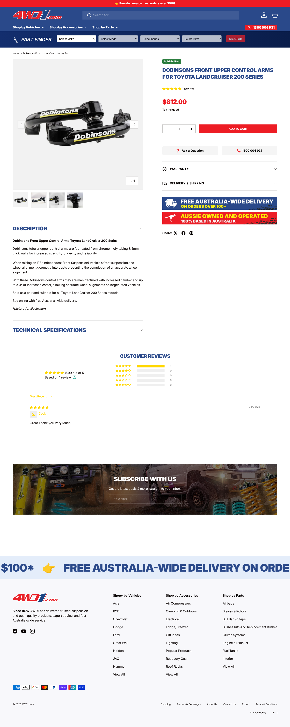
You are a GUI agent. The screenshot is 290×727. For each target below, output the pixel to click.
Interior (228, 659)
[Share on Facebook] (183, 233)
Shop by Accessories (66, 27)
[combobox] (160, 15)
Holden (118, 651)
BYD (116, 611)
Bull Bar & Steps (234, 619)
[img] (39, 407)
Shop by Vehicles (26, 27)
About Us (212, 704)
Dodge (118, 627)
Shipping (166, 704)
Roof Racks (174, 666)
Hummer (119, 666)
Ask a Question (193, 150)
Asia (116, 603)
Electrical (173, 619)
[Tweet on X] (176, 233)
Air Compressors (178, 603)
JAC (116, 659)
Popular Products (178, 651)
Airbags (228, 603)
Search (235, 38)
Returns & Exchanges (189, 704)
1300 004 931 (252, 150)
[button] (275, 15)
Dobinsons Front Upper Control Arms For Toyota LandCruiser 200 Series (46, 53)
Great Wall (120, 643)
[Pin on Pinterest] (191, 233)
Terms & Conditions (266, 704)
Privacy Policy (258, 712)
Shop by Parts (103, 27)
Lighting (172, 643)
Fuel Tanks (230, 651)
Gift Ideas (173, 635)
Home (16, 53)
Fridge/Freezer (177, 627)
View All (119, 674)
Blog (274, 712)
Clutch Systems (234, 635)
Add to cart (238, 128)
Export (245, 704)
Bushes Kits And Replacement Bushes (250, 627)
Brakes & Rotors (234, 611)
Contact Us (229, 704)
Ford (116, 635)
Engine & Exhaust (235, 643)
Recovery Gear (177, 659)
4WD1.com (28, 704)
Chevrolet (120, 619)
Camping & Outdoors (181, 611)
